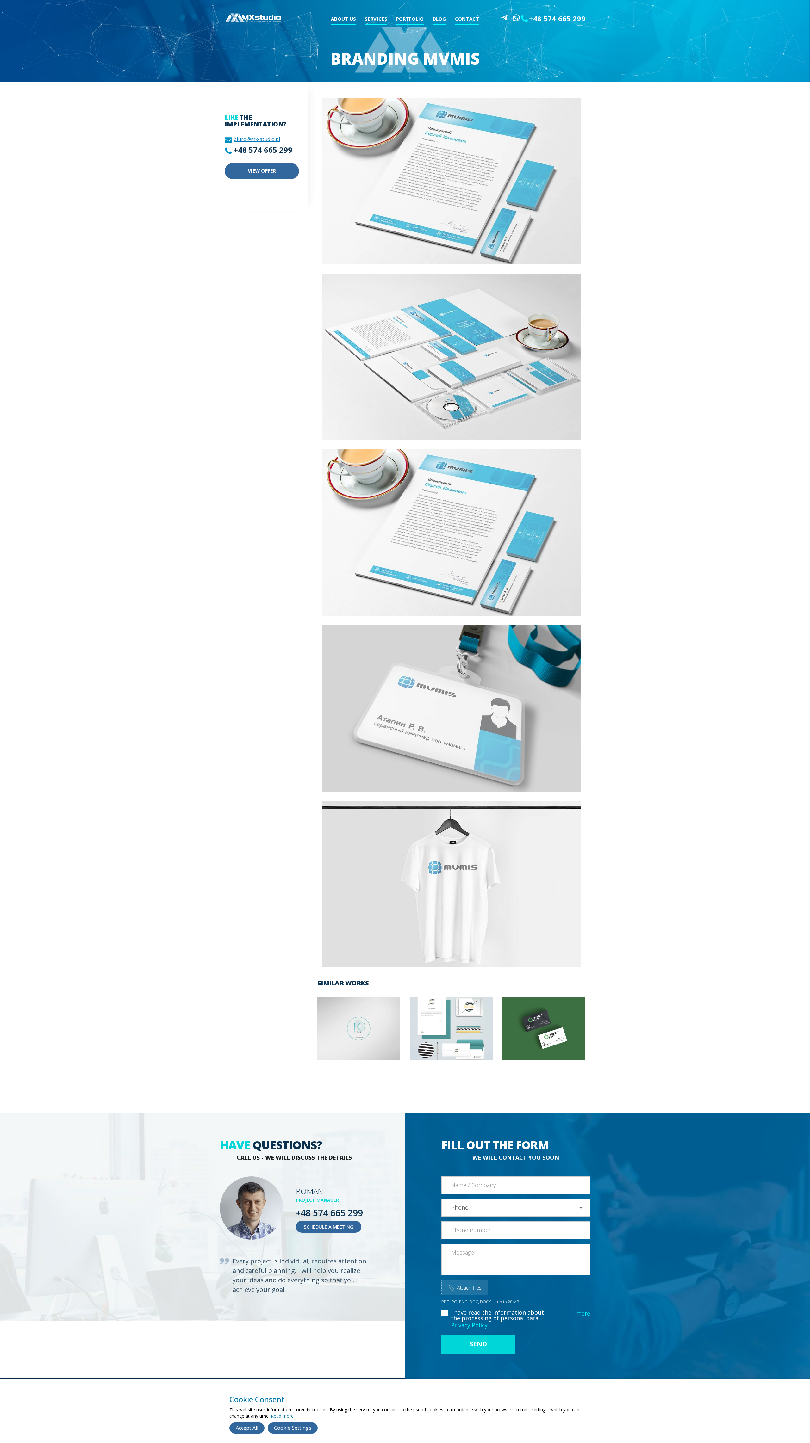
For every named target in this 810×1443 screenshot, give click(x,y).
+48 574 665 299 (557, 18)
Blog (439, 18)
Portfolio (410, 18)
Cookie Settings (292, 1427)
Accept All (247, 1427)
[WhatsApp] (516, 18)
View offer (262, 170)
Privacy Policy (469, 1325)
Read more (282, 1416)
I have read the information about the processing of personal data (497, 1315)
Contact (467, 18)
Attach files (465, 1287)
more (583, 1313)
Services (376, 18)
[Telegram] (504, 18)
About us (343, 18)
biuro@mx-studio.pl (257, 139)
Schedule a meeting (328, 1227)
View (346, 1037)
